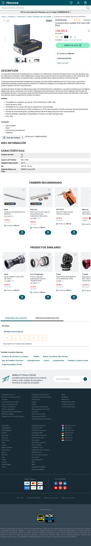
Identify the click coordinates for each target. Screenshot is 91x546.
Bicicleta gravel (37, 460)
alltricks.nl (68, 440)
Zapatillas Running (38, 425)
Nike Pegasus (7, 430)
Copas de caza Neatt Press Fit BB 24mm (14, 213)
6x (71, 37)
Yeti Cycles (6, 440)
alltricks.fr (68, 428)
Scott (4, 467)
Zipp (3, 457)
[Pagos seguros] (33, 486)
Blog (63, 394)
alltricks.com (69, 430)
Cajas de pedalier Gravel (12, 364)
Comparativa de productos (41, 419)
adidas (4, 462)
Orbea (4, 460)
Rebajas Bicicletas (68, 402)
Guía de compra (13, 137)
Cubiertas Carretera (39, 430)
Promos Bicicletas (68, 407)
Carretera (11, 17)
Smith (4, 445)
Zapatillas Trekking (39, 467)
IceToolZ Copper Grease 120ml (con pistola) (64, 213)
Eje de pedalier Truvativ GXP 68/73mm (14, 278)
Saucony (5, 435)
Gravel (46, 360)
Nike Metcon (6, 428)
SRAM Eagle (6, 464)
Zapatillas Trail (37, 447)
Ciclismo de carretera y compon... (15, 356)
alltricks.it (68, 435)
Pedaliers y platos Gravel (78, 360)
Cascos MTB (36, 445)
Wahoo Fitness (7, 447)
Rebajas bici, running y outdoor (13, 416)
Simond (5, 438)
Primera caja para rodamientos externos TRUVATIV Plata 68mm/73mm (38, 279)
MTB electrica (37, 452)
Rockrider (5, 425)
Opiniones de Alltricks (40, 407)
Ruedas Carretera (38, 438)
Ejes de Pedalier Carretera (12, 360)
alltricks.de (69, 433)
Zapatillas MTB (37, 433)
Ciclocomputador (38, 469)
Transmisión (21, 17)
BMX (33, 464)
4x (66, 37)
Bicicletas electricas (39, 435)
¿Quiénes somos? (8, 394)
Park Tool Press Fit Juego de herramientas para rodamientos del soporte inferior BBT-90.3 (40, 214)
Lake (3, 442)
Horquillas (36, 440)
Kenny (4, 452)
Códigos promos (68, 404)
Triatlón (36, 356)
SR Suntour (6, 450)
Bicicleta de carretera (39, 455)
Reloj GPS (35, 457)
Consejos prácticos (39, 416)
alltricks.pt (68, 438)
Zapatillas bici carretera (40, 450)
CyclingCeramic (61, 20)
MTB (33, 462)
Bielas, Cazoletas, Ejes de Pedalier (39, 17)
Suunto (4, 433)
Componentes (58, 360)
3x (61, 37)
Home (4, 17)
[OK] (85, 379)
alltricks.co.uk (70, 425)
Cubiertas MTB (37, 428)
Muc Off (4, 455)
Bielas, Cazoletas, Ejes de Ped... (56, 356)
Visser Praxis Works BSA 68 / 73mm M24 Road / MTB (66, 278)
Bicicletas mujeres (38, 442)
